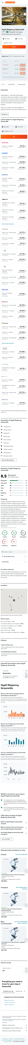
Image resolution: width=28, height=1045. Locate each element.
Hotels (11, 1038)
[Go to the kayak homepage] (10, 2)
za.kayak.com (5, 1038)
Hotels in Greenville (9, 1004)
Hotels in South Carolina (20, 1040)
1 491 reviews (19, 32)
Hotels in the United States (7, 1040)
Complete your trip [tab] (8, 991)
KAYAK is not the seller (8, 1025)
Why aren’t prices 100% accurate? (11, 1031)
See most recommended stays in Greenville (21, 922)
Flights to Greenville (9, 1000)
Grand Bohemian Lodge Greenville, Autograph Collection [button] (13, 943)
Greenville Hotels (7, 1041)
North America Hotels (19, 1038)
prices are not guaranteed (7, 1020)
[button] (2, 2)
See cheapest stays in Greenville (21, 888)
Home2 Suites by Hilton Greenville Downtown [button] (13, 874)
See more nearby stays (21, 854)
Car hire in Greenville (9, 1002)
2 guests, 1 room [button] (7, 43)
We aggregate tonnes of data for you (12, 1028)
